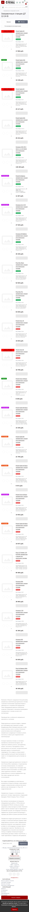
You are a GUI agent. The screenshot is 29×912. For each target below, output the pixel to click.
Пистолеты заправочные (7, 885)
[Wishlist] (7, 46)
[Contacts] (20, 2)
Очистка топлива (5, 884)
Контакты (3, 891)
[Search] (3, 7)
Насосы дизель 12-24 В (7, 880)
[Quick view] (3, 46)
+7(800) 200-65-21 (15, 852)
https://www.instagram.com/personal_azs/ (18, 874)
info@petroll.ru (14, 877)
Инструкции (4, 895)
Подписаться (23, 843)
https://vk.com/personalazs (10, 874)
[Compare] (11, 46)
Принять (14, 909)
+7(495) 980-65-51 (15, 851)
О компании (4, 890)
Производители (5, 893)
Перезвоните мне (14, 855)
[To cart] (22, 55)
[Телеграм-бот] (16, 854)
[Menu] (2, 2)
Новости (3, 888)
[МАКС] (12, 854)
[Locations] (17, 2)
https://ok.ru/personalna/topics (14, 874)
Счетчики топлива (6, 882)
